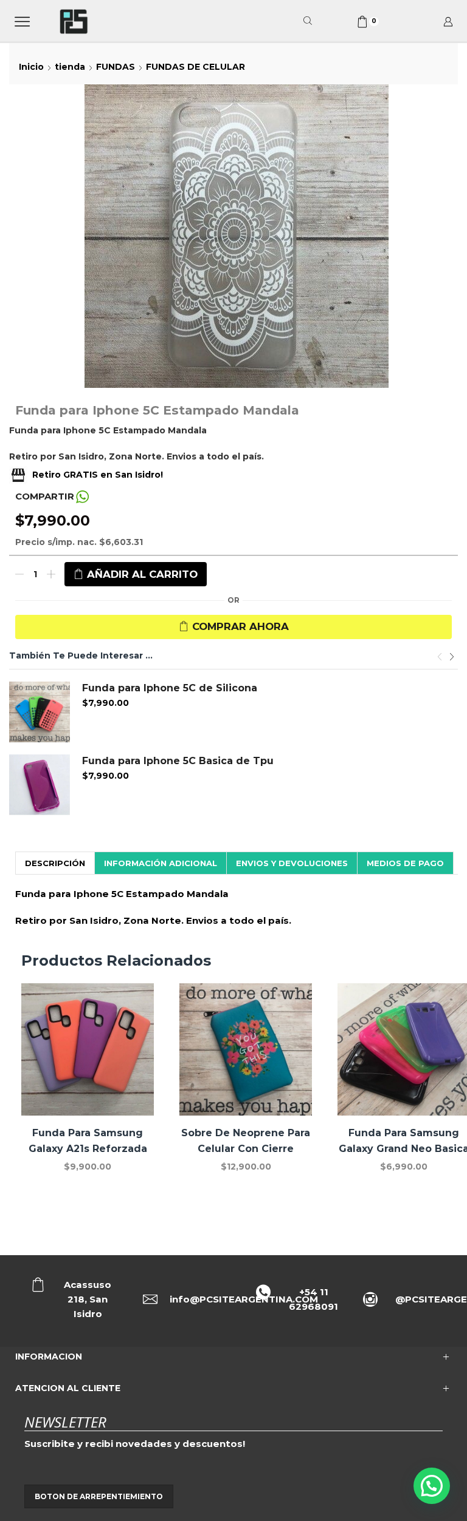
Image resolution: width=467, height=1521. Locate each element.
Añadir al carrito (142, 574)
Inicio (31, 66)
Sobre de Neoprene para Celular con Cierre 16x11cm (245, 1148)
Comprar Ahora (240, 626)
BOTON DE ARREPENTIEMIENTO (99, 1496)
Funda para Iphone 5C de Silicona (169, 688)
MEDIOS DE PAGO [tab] (405, 863)
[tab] (54, 863)
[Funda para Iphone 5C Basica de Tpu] (39, 784)
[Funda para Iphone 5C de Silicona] (39, 712)
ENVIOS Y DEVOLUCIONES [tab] (292, 863)
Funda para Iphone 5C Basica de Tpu (178, 761)
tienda (70, 66)
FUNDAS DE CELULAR (195, 66)
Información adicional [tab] (160, 863)
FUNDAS (115, 66)
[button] (440, 657)
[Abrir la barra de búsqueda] (309, 21)
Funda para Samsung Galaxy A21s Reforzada (88, 1140)
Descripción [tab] (55, 863)
